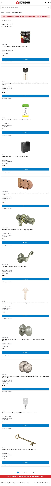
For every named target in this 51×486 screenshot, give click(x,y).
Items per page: (5, 24)
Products (2, 12)
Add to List (26, 59)
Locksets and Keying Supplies (17, 12)
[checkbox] (2, 20)
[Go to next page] (33, 472)
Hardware (8, 12)
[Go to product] (25, 37)
